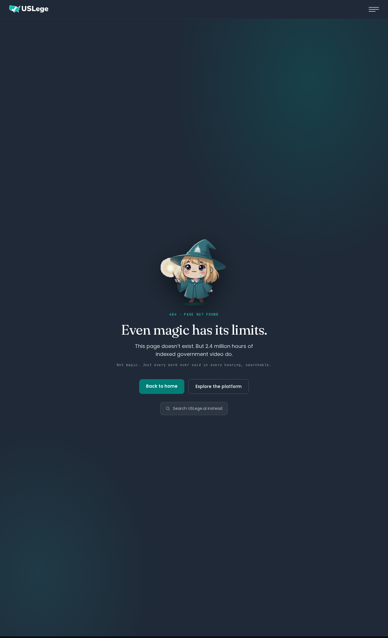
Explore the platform (218, 386)
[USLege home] (28, 9)
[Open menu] (374, 9)
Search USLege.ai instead (197, 408)
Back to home (162, 386)
